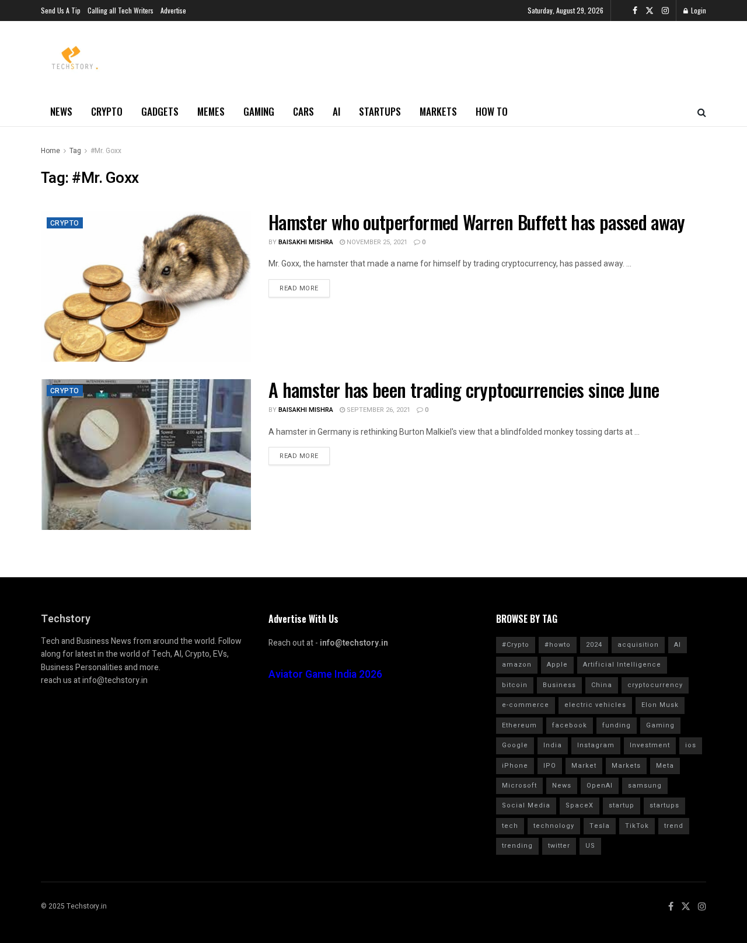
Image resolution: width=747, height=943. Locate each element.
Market (583, 766)
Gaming (258, 111)
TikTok (637, 826)
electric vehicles (595, 705)
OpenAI (600, 786)
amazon (517, 665)
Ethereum (519, 725)
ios (690, 745)
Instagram (596, 745)
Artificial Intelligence (622, 665)
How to (492, 111)
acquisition (638, 645)
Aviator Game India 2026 (325, 674)
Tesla (599, 826)
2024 (594, 645)
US (590, 846)
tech (510, 826)
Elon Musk (660, 705)
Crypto (107, 111)
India (552, 745)
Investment (650, 745)
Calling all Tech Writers (120, 10)
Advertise (173, 10)
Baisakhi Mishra (305, 242)
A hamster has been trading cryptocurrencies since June (463, 389)
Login (697, 10)
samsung (645, 786)
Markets (438, 111)
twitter (559, 846)
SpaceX (580, 805)
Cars (303, 111)
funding (616, 725)
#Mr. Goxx (105, 150)
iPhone (515, 766)
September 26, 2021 (377, 410)
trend (673, 826)
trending (517, 846)
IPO (549, 766)
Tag (75, 150)
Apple (557, 665)
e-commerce (525, 705)
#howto (557, 645)
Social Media (526, 805)
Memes (211, 111)
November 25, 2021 (376, 242)
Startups (380, 111)
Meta (665, 766)
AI (336, 111)
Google (515, 745)
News (61, 111)
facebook (569, 725)
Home (50, 150)
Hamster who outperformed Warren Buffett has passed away (476, 221)
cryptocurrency (655, 685)
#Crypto (515, 645)
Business (559, 685)
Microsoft (519, 786)
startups (664, 805)
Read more (299, 288)
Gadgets (160, 111)
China (601, 685)
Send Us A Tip (61, 10)
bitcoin (515, 685)
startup (621, 805)
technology (553, 826)
